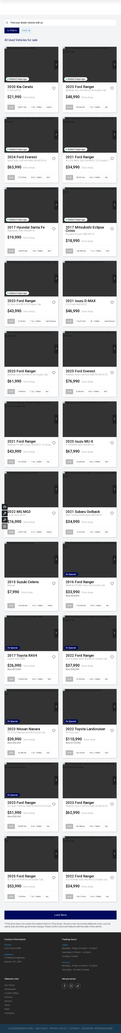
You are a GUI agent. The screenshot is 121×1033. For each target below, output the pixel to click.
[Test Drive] (5, 520)
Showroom (10, 989)
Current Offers (11, 993)
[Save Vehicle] (53, 89)
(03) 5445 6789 (12, 948)
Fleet (6, 1009)
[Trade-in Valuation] (5, 507)
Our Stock (9, 985)
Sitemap (75, 1028)
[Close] (5, 526)
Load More (60, 915)
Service (8, 1001)
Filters (13, 30)
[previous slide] (6, 64)
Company (9, 1013)
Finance (8, 997)
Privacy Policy (58, 1028)
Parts (7, 1005)
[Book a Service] (5, 513)
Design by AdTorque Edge (97, 1028)
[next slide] (56, 64)
